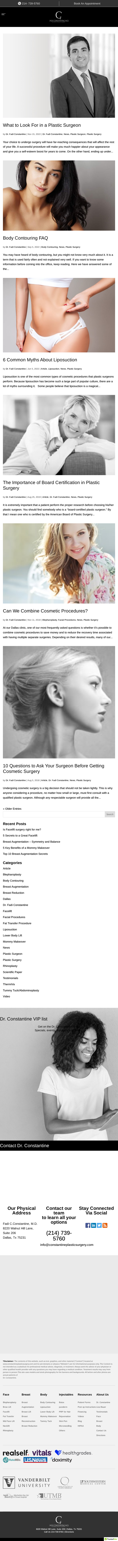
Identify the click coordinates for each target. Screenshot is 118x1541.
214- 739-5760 (31, 3)
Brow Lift (7, 1407)
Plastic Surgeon (78, 134)
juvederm (63, 1407)
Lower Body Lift (12, 935)
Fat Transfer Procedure (17, 923)
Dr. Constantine (103, 1402)
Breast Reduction (13, 892)
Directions (100, 1435)
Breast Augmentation (16, 886)
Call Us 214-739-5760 (53, 1532)
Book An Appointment (87, 3)
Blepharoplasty (49, 620)
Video (6, 996)
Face (98, 1416)
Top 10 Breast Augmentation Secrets (25, 853)
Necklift (6, 1426)
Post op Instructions (87, 1407)
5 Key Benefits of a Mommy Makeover (26, 847)
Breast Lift (26, 1412)
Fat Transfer (8, 1416)
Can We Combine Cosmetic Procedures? (45, 610)
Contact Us (101, 1430)
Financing (82, 1412)
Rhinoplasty (10, 965)
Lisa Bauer (101, 1407)
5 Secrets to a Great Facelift (20, 835)
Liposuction (53, 369)
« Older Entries (12, 808)
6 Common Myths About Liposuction (40, 359)
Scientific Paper (12, 972)
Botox (61, 1402)
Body (98, 1426)
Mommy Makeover (14, 941)
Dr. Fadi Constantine (16, 134)
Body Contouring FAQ (25, 237)
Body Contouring (49, 247)
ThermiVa (9, 984)
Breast (99, 1421)
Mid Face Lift (9, 1421)
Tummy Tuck (46, 1421)
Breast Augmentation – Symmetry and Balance (31, 841)
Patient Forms (84, 1402)
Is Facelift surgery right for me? (22, 829)
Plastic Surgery (94, 134)
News (66, 134)
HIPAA (81, 1426)
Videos (81, 1416)
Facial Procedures (67, 620)
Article (44, 369)
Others (62, 1430)
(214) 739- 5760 (59, 1236)
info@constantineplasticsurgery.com (66, 1244)
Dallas (7, 899)
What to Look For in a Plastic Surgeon (42, 125)
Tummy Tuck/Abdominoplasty (21, 990)
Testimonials (10, 978)
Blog (80, 1421)
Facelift (7, 911)
